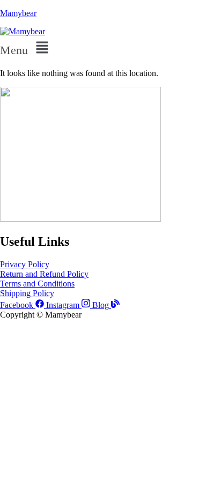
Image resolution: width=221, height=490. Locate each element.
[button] (110, 48)
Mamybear (18, 13)
